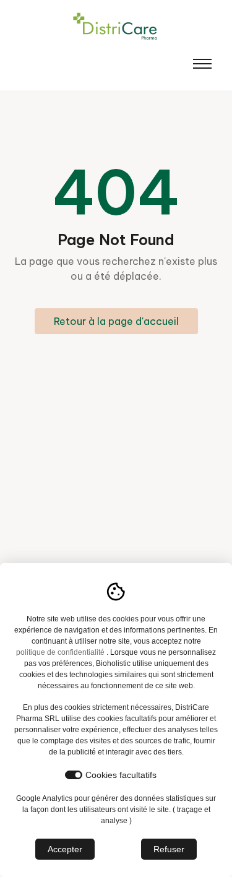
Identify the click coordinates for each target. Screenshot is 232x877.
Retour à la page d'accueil (116, 321)
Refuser (168, 849)
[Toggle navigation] (202, 64)
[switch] (73, 775)
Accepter (65, 849)
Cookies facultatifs (121, 775)
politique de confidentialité (60, 652)
